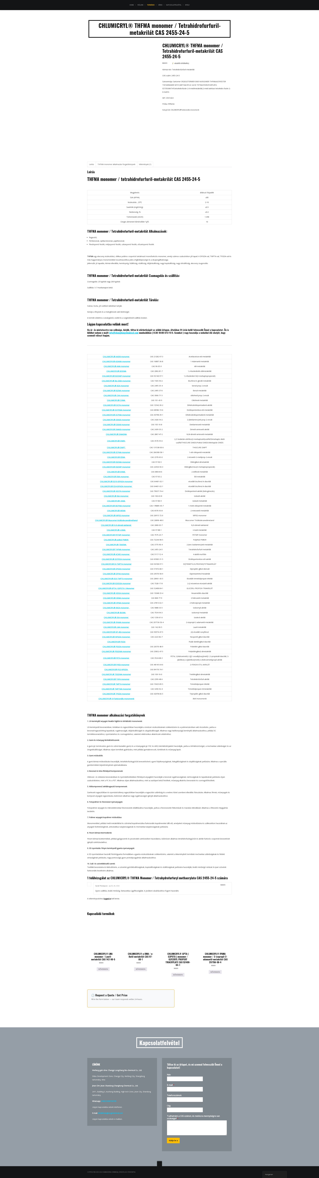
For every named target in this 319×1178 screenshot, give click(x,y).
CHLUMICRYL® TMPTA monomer (116, 684)
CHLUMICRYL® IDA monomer (116, 617)
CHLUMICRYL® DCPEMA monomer (116, 410)
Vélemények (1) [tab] (145, 164)
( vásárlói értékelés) (180, 63)
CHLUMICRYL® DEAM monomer (116, 424)
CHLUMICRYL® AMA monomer (116, 366)
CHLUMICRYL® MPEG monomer (116, 515)
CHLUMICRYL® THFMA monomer (116, 549)
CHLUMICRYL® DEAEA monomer (116, 420)
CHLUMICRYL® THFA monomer (116, 679)
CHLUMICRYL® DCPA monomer (116, 405)
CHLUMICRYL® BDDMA (116, 371)
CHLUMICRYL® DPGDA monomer (116, 569)
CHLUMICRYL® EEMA (116, 457)
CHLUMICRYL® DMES (116, 441)
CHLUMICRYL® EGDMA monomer (116, 462)
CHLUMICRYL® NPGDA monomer (116, 637)
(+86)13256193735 (108, 1101)
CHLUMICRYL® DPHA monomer (116, 574)
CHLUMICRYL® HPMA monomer (116, 603)
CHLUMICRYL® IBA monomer (116, 496)
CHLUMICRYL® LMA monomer (116, 627)
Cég (169, 1105)
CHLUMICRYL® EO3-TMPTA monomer (116, 578)
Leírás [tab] (91, 164)
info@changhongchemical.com (123, 332)
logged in (107, 898)
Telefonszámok (174, 1095)
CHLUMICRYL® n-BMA (116, 530)
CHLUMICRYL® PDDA (116, 642)
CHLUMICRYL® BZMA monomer (116, 390)
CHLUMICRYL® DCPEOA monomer (116, 559)
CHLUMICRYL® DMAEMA (116, 434)
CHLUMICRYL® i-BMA (116, 501)
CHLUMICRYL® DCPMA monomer (116, 415)
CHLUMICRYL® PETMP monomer (116, 535)
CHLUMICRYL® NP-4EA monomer (116, 632)
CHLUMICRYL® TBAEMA (116, 544)
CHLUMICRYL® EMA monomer (116, 476)
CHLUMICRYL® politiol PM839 (116, 540)
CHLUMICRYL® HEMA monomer (116, 598)
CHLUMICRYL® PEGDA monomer (116, 646)
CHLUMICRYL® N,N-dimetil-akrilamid (116, 525)
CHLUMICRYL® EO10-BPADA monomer (116, 481)
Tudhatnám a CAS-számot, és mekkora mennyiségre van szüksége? (193, 1117)
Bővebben (103, 969)
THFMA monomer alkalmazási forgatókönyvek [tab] (116, 164)
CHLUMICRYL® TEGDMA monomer (116, 674)
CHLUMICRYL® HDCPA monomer (116, 491)
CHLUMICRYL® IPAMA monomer (116, 622)
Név (169, 1074)
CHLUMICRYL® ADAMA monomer (116, 361)
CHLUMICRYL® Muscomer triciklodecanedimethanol (116, 520)
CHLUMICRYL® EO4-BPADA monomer (116, 486)
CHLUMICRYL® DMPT (116, 447)
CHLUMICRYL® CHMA (116, 400)
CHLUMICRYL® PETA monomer (116, 658)
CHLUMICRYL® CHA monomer (116, 395)
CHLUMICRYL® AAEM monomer (116, 356)
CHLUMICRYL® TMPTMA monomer (116, 689)
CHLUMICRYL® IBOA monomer (116, 608)
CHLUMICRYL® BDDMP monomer (116, 376)
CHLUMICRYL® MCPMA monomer (116, 506)
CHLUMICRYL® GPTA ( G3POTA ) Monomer (116, 588)
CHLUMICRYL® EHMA (116, 472)
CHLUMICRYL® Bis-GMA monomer (116, 381)
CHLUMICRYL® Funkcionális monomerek (185, 110)
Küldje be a (173, 1140)
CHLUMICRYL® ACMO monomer (116, 554)
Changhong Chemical (110, 1172)
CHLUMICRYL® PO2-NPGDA (116, 669)
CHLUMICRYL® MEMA (116, 510)
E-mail (170, 1085)
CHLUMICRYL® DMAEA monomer (116, 429)
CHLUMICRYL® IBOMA (116, 612)
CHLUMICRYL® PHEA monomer (116, 664)
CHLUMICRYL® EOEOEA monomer (116, 583)
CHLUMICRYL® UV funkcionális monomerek (116, 698)
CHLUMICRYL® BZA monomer (116, 386)
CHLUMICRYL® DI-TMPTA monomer (116, 564)
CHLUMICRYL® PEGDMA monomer (116, 651)
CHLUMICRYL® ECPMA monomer (116, 452)
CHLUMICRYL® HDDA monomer (116, 593)
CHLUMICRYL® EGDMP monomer (116, 467)
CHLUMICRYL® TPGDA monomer (116, 694)
